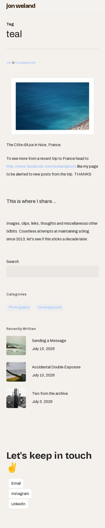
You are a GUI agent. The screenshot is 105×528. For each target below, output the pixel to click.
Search (12, 261)
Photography (19, 307)
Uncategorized (25, 62)
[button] (16, 483)
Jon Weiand (20, 6)
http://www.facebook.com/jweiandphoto (41, 166)
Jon (8, 62)
